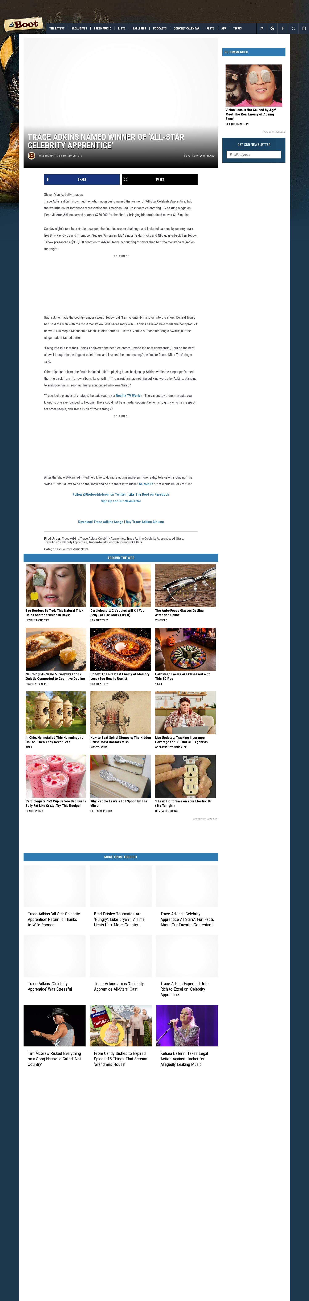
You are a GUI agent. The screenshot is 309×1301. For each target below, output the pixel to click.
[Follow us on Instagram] (304, 28)
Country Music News (74, 549)
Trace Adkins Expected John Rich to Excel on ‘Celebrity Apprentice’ (185, 989)
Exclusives (79, 28)
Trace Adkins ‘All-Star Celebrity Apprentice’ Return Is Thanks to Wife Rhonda (54, 919)
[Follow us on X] (293, 28)
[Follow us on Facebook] (283, 28)
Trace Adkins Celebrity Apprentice (102, 538)
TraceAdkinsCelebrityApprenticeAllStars (115, 542)
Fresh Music (102, 28)
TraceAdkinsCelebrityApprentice (65, 542)
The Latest (57, 28)
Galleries (139, 28)
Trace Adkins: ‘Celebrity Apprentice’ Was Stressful (50, 986)
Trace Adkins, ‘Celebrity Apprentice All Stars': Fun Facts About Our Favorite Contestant (187, 919)
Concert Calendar (186, 28)
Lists (121, 28)
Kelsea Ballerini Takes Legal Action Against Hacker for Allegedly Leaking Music (184, 1059)
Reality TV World (128, 395)
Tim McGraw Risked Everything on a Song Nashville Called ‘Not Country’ (54, 1059)
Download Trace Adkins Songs (100, 522)
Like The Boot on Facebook (148, 494)
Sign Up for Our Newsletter (121, 501)
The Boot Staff (45, 155)
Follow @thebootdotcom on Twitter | (100, 494)
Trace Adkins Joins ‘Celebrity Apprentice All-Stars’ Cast (119, 986)
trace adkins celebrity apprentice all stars (155, 538)
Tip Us (237, 28)
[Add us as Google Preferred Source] (272, 28)
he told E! (146, 484)
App (223, 28)
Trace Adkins (70, 538)
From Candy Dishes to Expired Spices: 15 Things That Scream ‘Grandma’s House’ (120, 1059)
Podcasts (160, 28)
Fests (210, 28)
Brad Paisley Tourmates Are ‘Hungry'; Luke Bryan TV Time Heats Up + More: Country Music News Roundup (119, 919)
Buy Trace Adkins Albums (145, 522)
